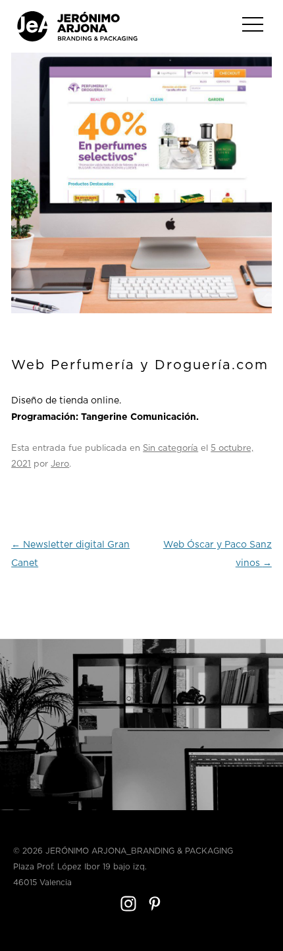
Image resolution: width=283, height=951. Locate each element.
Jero (60, 464)
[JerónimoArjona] (77, 39)
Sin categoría (170, 448)
